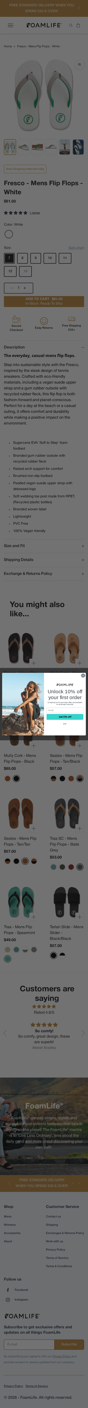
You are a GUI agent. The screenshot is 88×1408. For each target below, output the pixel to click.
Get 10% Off (65, 716)
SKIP (64, 724)
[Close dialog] (83, 675)
